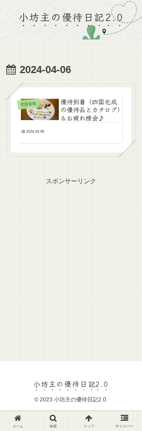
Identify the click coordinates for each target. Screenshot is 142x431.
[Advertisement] (71, 258)
